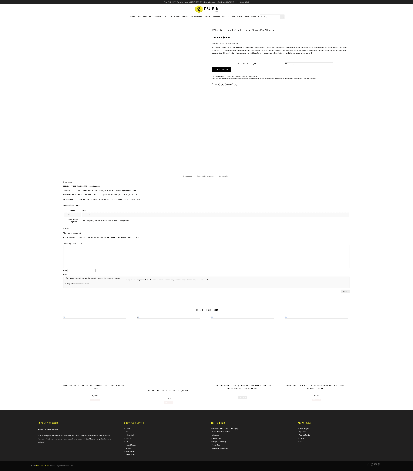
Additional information (205, 176)
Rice (138, 17)
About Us (215, 435)
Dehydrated (147, 17)
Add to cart (222, 70)
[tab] (188, 176)
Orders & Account (252, 17)
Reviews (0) (223, 176)
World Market (253, 76)
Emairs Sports (130, 455)
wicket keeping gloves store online (305, 78)
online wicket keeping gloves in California (246, 78)
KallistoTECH (68, 466)
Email (65, 274)
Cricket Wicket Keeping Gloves (248, 64)
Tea (165, 17)
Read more (242, 398)
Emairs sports (196, 17)
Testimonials (216, 438)
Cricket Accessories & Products (216, 17)
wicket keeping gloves (267, 78)
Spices (132, 17)
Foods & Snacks (131, 445)
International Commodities (221, 432)
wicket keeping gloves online (284, 78)
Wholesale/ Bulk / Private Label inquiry (225, 428)
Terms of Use (204, 280)
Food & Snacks (174, 17)
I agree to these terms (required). (78, 284)
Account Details (304, 435)
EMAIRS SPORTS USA (241, 76)
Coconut (157, 17)
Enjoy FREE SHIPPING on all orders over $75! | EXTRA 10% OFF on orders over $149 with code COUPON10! (199, 2)
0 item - (244, 2)
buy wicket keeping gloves (224, 78)
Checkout (302, 438)
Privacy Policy (191, 280)
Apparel (185, 17)
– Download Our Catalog (219, 448)
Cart (300, 441)
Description (187, 176)
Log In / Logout (304, 428)
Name (65, 270)
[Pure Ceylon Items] (206, 13)
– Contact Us (215, 445)
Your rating (67, 244)
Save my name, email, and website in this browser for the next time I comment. (94, 278)
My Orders (302, 432)
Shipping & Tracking (219, 441)
